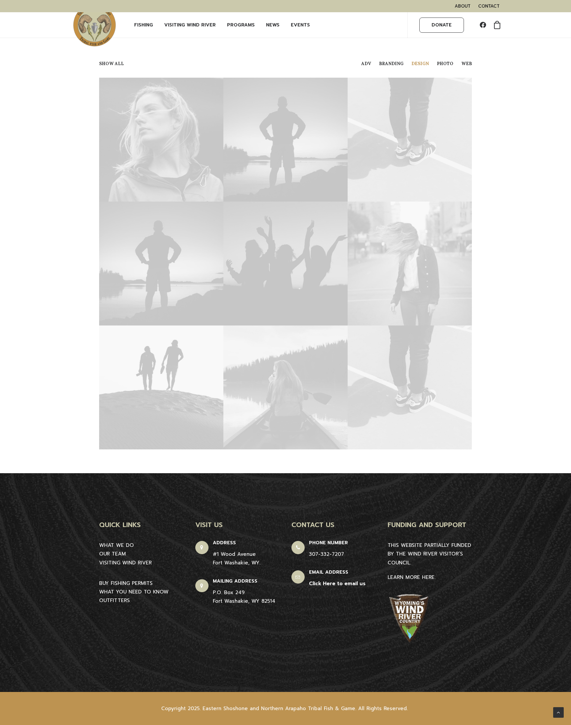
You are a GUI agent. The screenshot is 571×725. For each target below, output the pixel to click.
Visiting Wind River (190, 24)
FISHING (143, 24)
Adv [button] (366, 63)
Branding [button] (391, 63)
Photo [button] (445, 63)
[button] (484, 25)
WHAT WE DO (116, 545)
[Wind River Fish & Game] (94, 25)
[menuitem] (463, 6)
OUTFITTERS (114, 600)
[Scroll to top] (558, 712)
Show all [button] (111, 63)
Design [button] (420, 63)
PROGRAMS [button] (241, 24)
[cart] (495, 25)
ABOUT (463, 6)
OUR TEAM (112, 553)
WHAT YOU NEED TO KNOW (134, 591)
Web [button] (466, 63)
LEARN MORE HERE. (412, 577)
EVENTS (300, 24)
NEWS (273, 24)
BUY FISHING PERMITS (126, 583)
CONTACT (489, 6)
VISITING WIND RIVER (125, 562)
